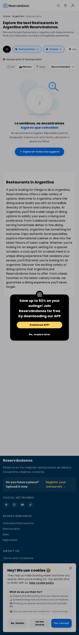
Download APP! (39, 325)
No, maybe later (39, 334)
